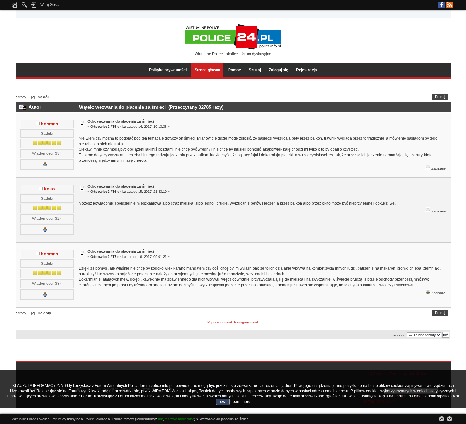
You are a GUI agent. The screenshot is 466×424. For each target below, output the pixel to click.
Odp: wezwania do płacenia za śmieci (120, 121)
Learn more (240, 402)
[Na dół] (449, 419)
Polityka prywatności (168, 70)
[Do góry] (441, 419)
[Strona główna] (15, 6)
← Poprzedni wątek (218, 322)
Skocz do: (399, 335)
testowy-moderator (179, 419)
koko (49, 188)
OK (222, 402)
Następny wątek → (248, 322)
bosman (49, 123)
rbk (160, 419)
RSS (449, 5)
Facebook (441, 5)
